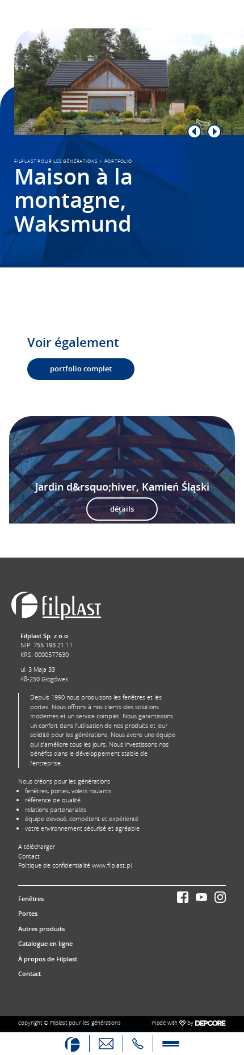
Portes (27, 913)
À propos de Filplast (47, 958)
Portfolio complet (81, 368)
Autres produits (41, 928)
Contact (29, 856)
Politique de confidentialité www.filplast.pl (75, 865)
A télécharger (36, 846)
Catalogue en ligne (45, 943)
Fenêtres (31, 898)
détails (122, 509)
